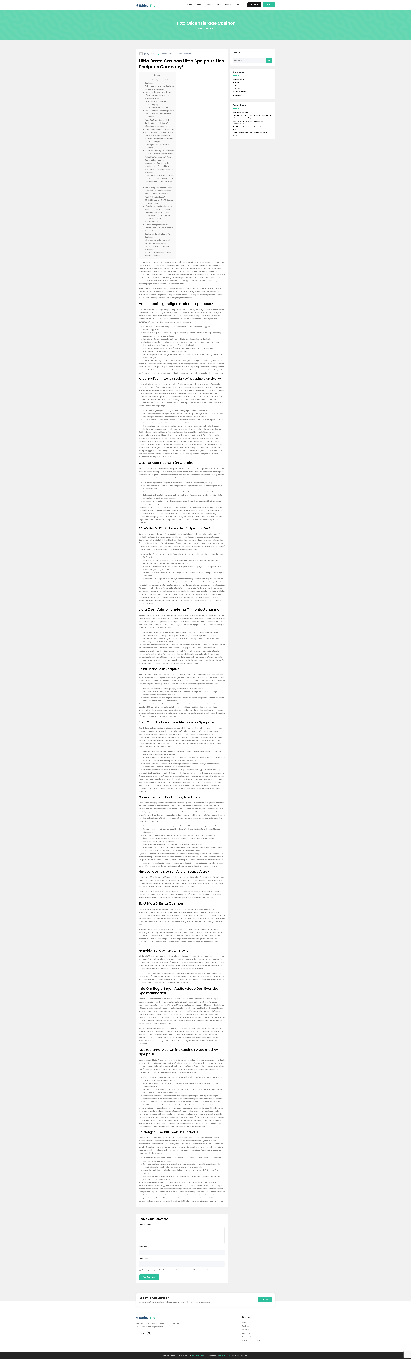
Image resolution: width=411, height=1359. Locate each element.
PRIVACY (236, 89)
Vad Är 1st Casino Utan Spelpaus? (159, 178)
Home (189, 5)
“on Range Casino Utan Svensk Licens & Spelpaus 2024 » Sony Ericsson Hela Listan (157, 215)
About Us (228, 5)
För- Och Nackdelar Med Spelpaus (159, 110)
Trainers (199, 5)
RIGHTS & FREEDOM (240, 92)
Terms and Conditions (251, 1340)
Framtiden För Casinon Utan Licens (159, 129)
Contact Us (240, 5)
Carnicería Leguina (240, 112)
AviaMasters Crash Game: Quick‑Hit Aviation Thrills (250, 128)
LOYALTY (236, 85)
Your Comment (145, 1224)
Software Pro (224, 1355)
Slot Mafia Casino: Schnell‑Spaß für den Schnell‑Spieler (248, 122)
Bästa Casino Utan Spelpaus (156, 107)
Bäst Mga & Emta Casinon (156, 126)
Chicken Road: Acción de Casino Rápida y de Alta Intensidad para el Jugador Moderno (252, 116)
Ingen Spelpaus (151, 221)
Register (254, 5)
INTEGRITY (237, 82)
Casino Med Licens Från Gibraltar (159, 92)
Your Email (144, 1258)
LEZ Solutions (197, 1355)
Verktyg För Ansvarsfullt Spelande (159, 175)
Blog (219, 5)
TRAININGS (237, 95)
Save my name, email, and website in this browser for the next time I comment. (175, 1270)
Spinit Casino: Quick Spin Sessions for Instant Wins (250, 134)
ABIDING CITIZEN (239, 79)
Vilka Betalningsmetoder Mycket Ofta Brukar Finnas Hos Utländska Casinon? (159, 227)
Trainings (209, 5)
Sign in (269, 5)
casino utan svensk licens (180, 322)
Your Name (144, 1246)
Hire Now (264, 1300)
